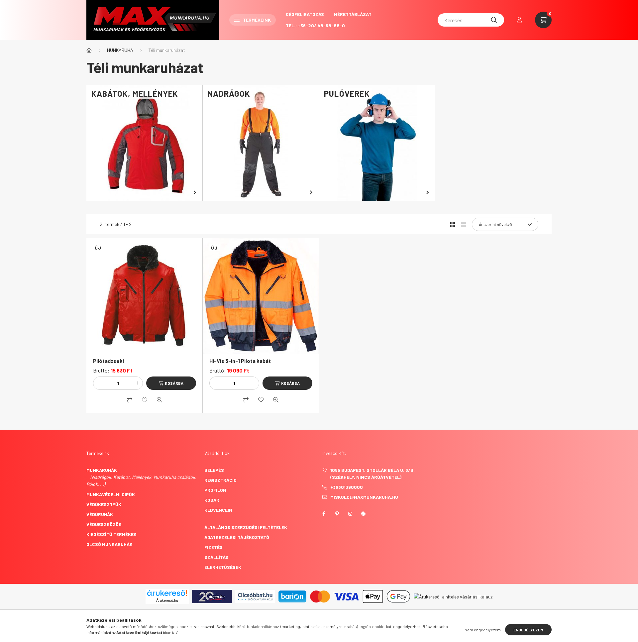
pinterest (337, 513)
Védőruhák (99, 514)
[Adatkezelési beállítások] (363, 513)
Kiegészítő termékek (111, 534)
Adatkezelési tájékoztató (236, 537)
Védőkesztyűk (103, 504)
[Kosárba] (171, 383)
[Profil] (519, 20)
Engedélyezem (528, 629)
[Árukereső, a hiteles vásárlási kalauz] (453, 596)
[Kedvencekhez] (144, 399)
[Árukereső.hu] (167, 593)
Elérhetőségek (222, 567)
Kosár (211, 500)
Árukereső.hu (167, 600)
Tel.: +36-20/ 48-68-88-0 (315, 25)
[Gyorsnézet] (159, 399)
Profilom (215, 490)
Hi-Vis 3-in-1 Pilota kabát (240, 361)
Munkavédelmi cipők (110, 494)
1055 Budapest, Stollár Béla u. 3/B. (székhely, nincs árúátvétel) (372, 473)
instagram (350, 513)
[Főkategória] (89, 50)
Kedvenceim (218, 510)
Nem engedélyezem (483, 629)
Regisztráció (220, 480)
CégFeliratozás (305, 14)
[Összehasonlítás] (129, 399)
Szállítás (216, 557)
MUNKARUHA (120, 50)
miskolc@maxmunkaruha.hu (364, 497)
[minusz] (98, 383)
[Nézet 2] (464, 224)
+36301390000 (346, 487)
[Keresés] (494, 20)
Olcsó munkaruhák (109, 544)
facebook (323, 513)
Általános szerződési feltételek (245, 527)
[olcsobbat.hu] (255, 595)
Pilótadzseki (108, 361)
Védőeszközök (104, 524)
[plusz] (138, 383)
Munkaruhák (101, 470)
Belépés (214, 470)
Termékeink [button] (257, 20)
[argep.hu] (212, 595)
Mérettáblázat (353, 14)
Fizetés (213, 547)
